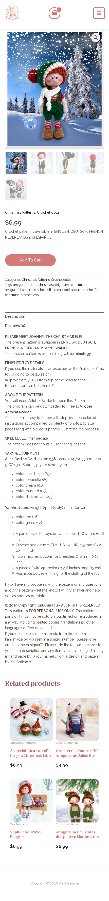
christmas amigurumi (54, 285)
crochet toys (30, 295)
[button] (95, 37)
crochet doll (42, 290)
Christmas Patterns (20, 212)
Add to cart (30, 260)
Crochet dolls (48, 212)
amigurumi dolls (25, 285)
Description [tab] (15, 316)
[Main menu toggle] (99, 13)
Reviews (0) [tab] (15, 326)
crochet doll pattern (67, 290)
